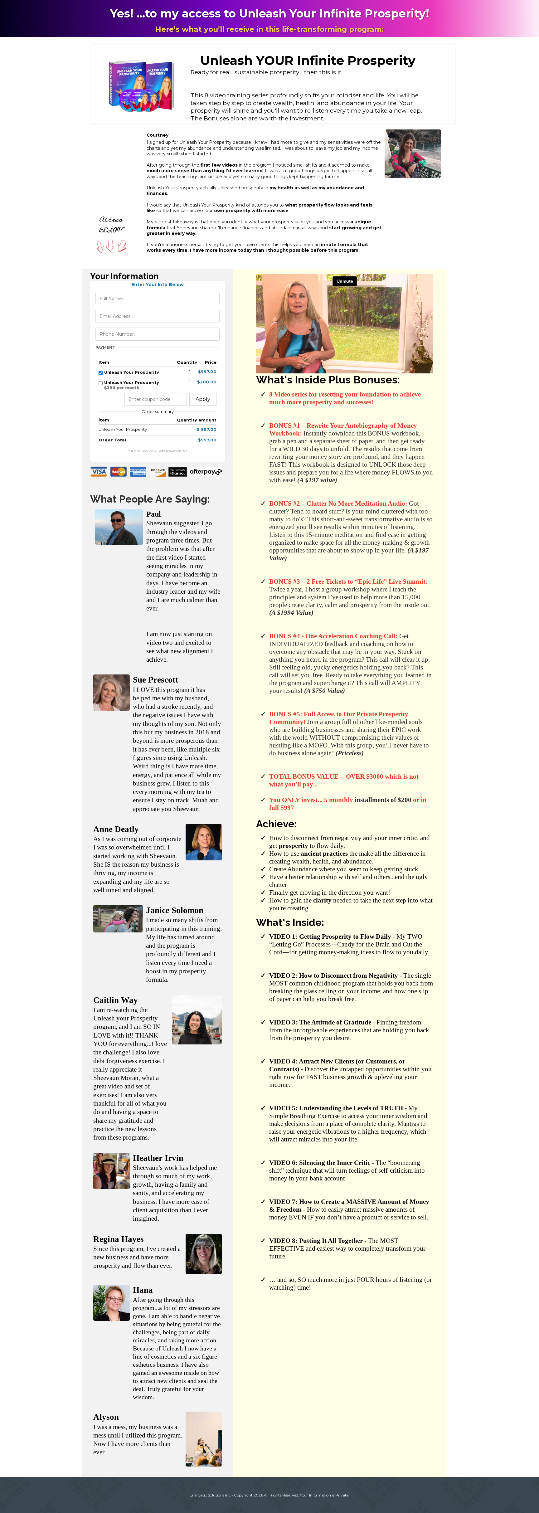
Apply (203, 399)
